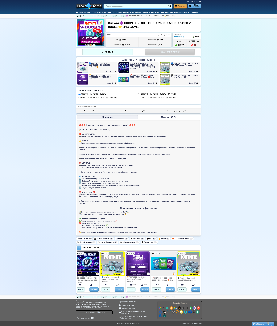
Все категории (99, 12)
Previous (80, 272)
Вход (188, 1)
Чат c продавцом (260, 324)
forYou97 (178, 37)
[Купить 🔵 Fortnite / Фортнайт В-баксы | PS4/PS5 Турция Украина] (180, 67)
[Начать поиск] (169, 6)
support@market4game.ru (191, 323)
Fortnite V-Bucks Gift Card (91, 91)
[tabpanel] (90, 32)
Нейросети (112, 12)
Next (197, 272)
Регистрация (196, 1)
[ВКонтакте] (92, 318)
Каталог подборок (84, 12)
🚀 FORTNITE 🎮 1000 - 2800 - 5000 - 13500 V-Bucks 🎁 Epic (137, 279)
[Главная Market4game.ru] (89, 9)
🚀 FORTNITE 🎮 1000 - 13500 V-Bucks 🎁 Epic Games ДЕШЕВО (189, 279)
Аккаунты (155, 12)
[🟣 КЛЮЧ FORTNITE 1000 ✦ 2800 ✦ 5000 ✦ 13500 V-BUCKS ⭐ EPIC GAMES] (90, 32)
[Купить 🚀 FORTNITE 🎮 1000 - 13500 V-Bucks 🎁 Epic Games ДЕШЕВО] (189, 263)
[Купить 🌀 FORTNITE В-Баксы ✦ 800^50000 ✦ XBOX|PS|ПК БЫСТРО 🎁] (97, 67)
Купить (94, 289)
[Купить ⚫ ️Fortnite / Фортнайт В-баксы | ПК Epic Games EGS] (180, 79)
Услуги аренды (166, 12)
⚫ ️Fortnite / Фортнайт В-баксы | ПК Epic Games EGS (161, 279)
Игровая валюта (181, 12)
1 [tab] (90, 45)
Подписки (194, 12)
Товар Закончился (169, 52)
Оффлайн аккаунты (126, 12)
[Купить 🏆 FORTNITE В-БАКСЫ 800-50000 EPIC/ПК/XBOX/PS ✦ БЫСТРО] (97, 79)
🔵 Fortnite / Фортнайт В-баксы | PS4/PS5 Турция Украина (85, 279)
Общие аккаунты (142, 12)
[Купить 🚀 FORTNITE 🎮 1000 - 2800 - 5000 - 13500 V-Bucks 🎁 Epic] (138, 79)
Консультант (91, 312)
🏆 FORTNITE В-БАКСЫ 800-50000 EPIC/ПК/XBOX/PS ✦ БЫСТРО (111, 279)
